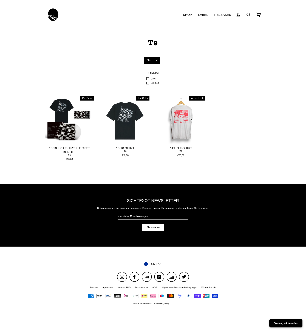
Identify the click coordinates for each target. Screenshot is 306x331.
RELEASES (222, 14)
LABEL (203, 14)
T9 (69, 155)
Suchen (94, 287)
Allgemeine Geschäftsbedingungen (179, 287)
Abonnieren (153, 227)
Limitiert (155, 83)
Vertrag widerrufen (286, 323)
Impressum (107, 287)
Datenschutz (141, 287)
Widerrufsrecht (208, 287)
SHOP (187, 14)
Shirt (149, 60)
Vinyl (153, 78)
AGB (154, 287)
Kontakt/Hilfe (124, 287)
